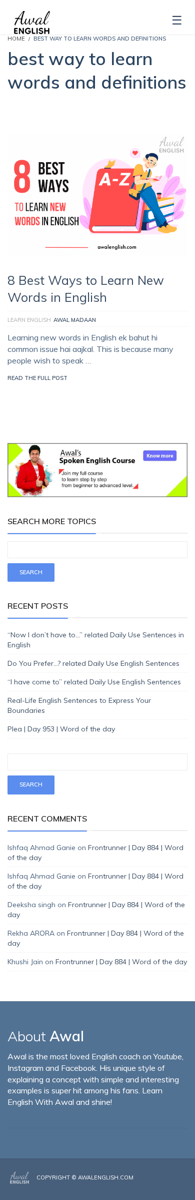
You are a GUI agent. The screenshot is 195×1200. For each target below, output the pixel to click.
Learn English (29, 319)
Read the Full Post (38, 377)
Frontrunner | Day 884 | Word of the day (121, 961)
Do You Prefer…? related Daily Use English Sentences (94, 663)
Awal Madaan (75, 319)
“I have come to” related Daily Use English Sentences (94, 681)
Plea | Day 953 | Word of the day (61, 728)
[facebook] (156, 1185)
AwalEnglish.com (106, 1177)
